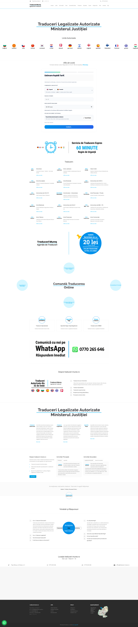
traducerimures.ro (74, 611)
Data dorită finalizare (51, 103)
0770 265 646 (52, 565)
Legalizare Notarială (89, 460)
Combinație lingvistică (51, 85)
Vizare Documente (99, 460)
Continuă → (69, 127)
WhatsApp (85, 64)
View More (33, 476)
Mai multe (65, 441)
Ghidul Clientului (54, 607)
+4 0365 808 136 (34, 611)
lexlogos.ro (72, 607)
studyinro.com (73, 612)
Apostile (65, 460)
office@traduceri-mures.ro (122, 565)
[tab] (89, 381)
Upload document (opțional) (53, 113)
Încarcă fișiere (88, 117)
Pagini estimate (49, 96)
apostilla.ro (72, 609)
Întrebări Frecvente (54, 609)
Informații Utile (54, 612)
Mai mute (38, 441)
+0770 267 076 (37, 612)
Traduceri (60, 460)
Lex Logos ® (75, 624)
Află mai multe (39, 175)
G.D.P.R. (52, 611)
